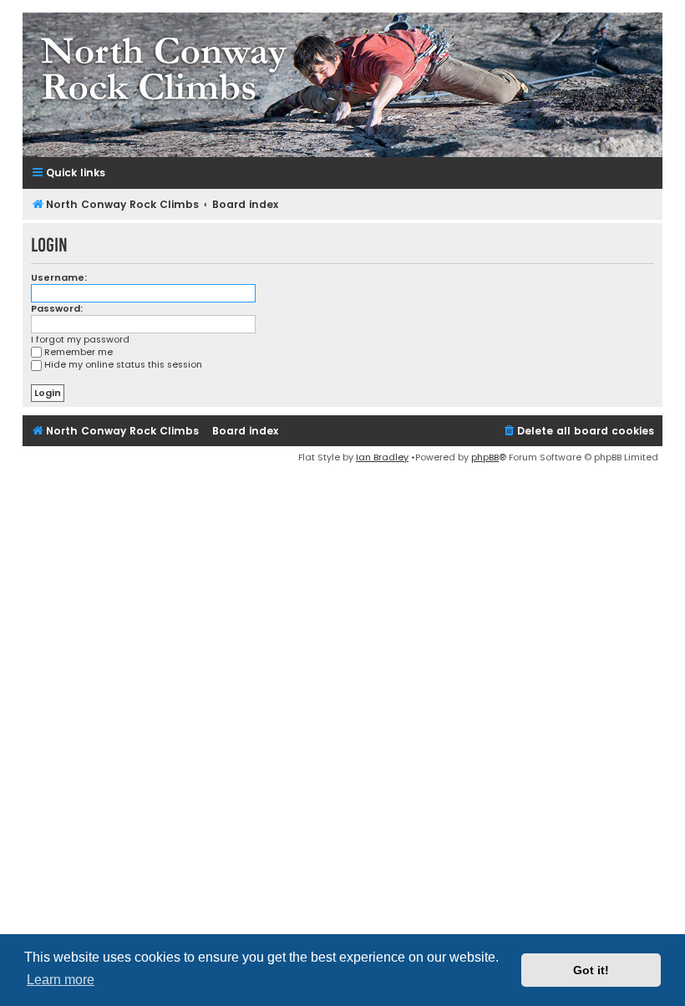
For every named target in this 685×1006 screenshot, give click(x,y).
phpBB (485, 457)
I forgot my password (80, 339)
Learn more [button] (60, 980)
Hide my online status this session (123, 364)
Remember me (78, 351)
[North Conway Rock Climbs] (342, 85)
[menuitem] (578, 431)
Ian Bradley (382, 457)
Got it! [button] (591, 970)
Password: (57, 308)
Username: (59, 277)
